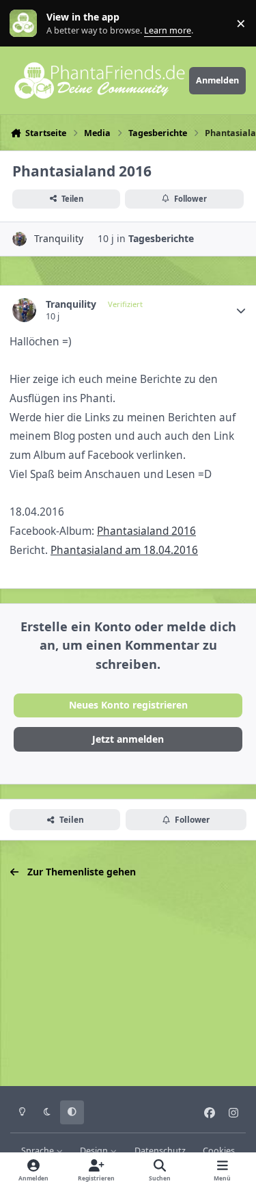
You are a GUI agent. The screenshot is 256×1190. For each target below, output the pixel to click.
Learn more (26, 23)
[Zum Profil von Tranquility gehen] (19, 239)
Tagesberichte (161, 238)
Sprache (38, 1150)
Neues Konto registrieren (128, 704)
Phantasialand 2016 (146, 531)
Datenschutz (160, 1150)
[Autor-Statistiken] (241, 310)
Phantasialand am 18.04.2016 (124, 550)
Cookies (219, 1150)
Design (95, 1150)
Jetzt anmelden (128, 738)
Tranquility (58, 238)
